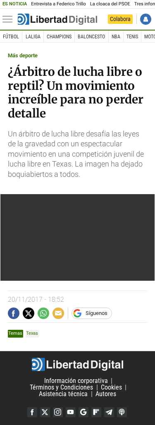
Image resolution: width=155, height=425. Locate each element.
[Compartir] (13, 313)
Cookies (111, 387)
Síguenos (96, 313)
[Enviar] (43, 313)
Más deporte (23, 55)
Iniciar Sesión (145, 19)
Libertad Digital (77, 364)
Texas (32, 333)
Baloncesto (91, 37)
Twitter (45, 412)
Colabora (120, 19)
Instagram (58, 412)
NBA (116, 37)
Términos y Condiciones (61, 387)
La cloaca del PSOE (110, 4)
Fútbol (11, 37)
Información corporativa (76, 381)
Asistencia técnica (63, 394)
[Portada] (57, 19)
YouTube (71, 412)
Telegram (109, 412)
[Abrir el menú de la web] (9, 19)
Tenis (132, 37)
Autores (105, 394)
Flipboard (96, 412)
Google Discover (83, 412)
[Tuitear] (28, 313)
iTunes (122, 412)
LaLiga (33, 37)
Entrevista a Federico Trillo (58, 4)
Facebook (32, 412)
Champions (59, 37)
